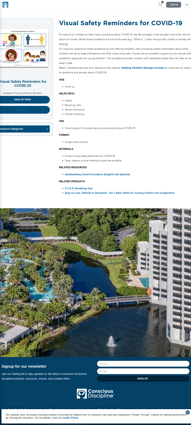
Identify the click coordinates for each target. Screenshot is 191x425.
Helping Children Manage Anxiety (142, 67)
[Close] (188, 412)
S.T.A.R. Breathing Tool (79, 188)
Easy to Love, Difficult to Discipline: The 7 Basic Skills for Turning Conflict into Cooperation (119, 193)
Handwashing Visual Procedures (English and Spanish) (97, 174)
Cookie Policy (70, 417)
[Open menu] (187, 4)
